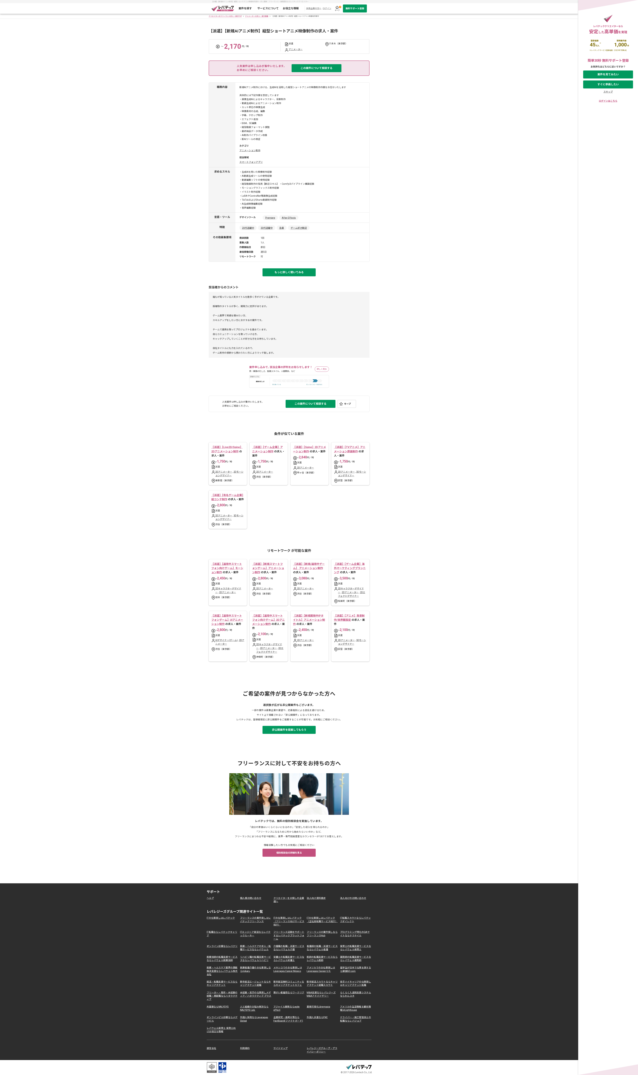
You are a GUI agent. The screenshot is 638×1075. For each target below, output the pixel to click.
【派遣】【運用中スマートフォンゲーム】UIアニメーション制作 (227, 620)
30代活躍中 (267, 228)
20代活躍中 (248, 228)
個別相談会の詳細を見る (289, 852)
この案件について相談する (316, 68)
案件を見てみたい (608, 74)
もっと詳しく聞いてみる (289, 272)
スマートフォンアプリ (251, 162)
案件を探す (245, 8)
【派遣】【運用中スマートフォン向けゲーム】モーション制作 (227, 568)
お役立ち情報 (291, 8)
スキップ (608, 91)
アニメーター (296, 49)
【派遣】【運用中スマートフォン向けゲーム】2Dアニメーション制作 (268, 620)
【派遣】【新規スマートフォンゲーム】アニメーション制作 (268, 568)
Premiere (270, 217)
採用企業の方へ (313, 8)
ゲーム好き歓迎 (299, 228)
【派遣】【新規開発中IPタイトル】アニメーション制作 (309, 620)
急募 (281, 228)
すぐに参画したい (608, 84)
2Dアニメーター (223, 471)
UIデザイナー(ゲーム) (226, 640)
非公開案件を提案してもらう (289, 729)
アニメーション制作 (249, 150)
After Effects (289, 217)
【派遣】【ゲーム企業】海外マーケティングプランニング (350, 568)
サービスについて (268, 8)
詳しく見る (322, 369)
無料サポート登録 (355, 8)
